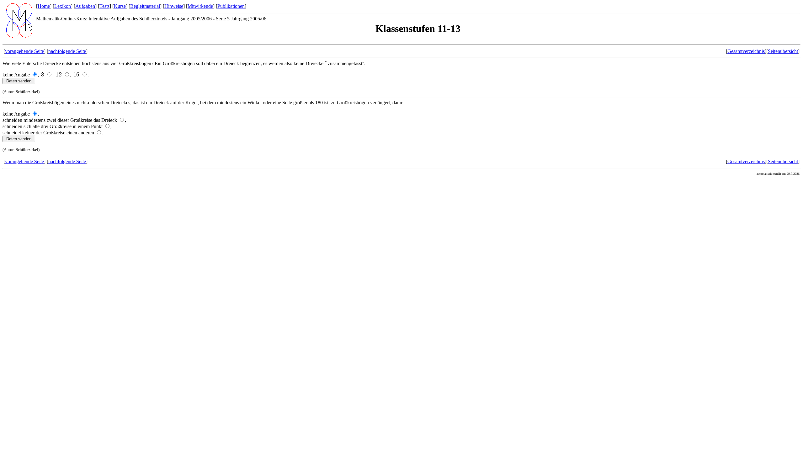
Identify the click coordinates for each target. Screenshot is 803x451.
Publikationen (231, 6)
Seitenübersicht (783, 51)
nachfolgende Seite (67, 51)
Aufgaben (85, 6)
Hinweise (173, 6)
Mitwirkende (200, 6)
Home (44, 6)
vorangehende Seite (24, 51)
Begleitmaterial (145, 6)
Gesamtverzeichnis (746, 51)
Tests (104, 6)
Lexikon (62, 6)
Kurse (120, 6)
